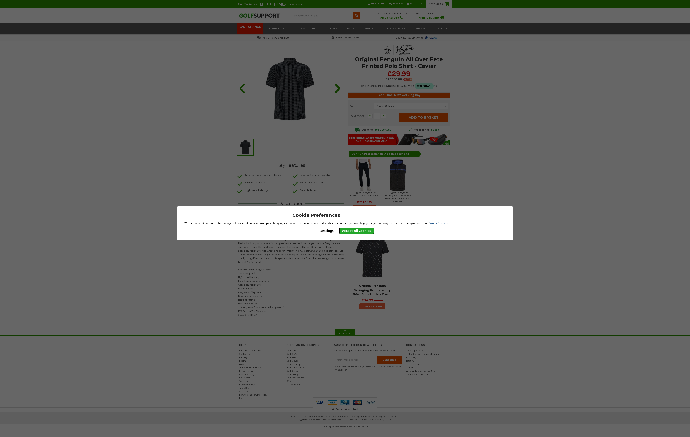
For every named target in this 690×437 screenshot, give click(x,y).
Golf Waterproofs (295, 367)
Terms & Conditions (387, 367)
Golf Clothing (293, 364)
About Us (243, 391)
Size (352, 106)
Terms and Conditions (250, 367)
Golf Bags (292, 354)
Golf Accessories (295, 377)
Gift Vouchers (293, 384)
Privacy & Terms (438, 223)
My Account (378, 3)
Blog (241, 398)
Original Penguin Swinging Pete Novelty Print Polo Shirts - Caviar (372, 290)
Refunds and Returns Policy (253, 394)
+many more (295, 4)
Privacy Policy (246, 370)
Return (242, 360)
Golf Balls (291, 357)
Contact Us (417, 3)
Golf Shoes (292, 370)
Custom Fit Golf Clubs (250, 350)
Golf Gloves (292, 360)
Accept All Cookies (356, 230)
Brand (440, 28)
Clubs (418, 28)
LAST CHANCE (250, 27)
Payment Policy (247, 384)
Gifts (289, 381)
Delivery (398, 3)
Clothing (275, 28)
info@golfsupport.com (425, 370)
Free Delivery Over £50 (275, 37)
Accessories (395, 28)
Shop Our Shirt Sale (347, 37)
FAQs (241, 364)
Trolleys (369, 28)
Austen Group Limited (357, 427)
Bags (316, 28)
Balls (351, 28)
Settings (327, 230)
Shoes (298, 28)
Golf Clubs (292, 350)
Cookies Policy (246, 374)
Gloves (333, 28)
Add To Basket (372, 306)
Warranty (243, 381)
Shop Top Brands (247, 4)
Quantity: (357, 115)
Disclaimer (244, 377)
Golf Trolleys (293, 374)
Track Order (245, 388)
